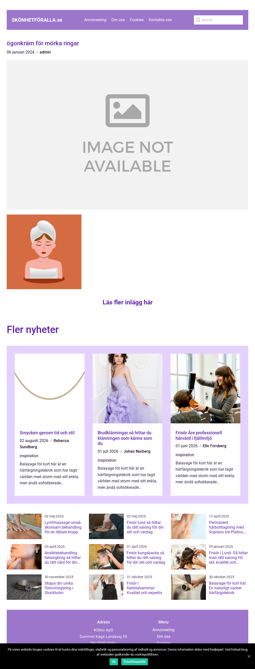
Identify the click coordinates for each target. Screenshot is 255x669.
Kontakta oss (160, 19)
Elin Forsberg (214, 446)
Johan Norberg (137, 451)
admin (45, 52)
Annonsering (95, 19)
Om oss (118, 19)
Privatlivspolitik (134, 662)
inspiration (29, 455)
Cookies (137, 19)
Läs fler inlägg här (128, 302)
